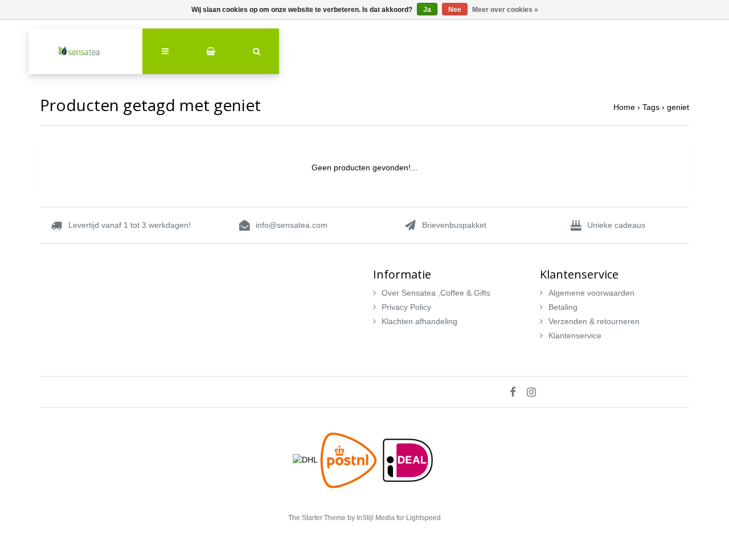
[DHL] (306, 459)
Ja (427, 10)
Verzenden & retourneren (594, 321)
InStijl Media (376, 518)
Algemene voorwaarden (591, 292)
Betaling (563, 307)
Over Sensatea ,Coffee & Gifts (436, 292)
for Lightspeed (418, 518)
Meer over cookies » (505, 10)
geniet (678, 107)
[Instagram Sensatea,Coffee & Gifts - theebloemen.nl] (535, 391)
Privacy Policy (406, 307)
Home (624, 107)
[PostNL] (349, 459)
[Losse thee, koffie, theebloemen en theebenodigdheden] (85, 51)
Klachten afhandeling (419, 321)
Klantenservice (574, 335)
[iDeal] (407, 459)
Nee (454, 10)
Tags (651, 107)
